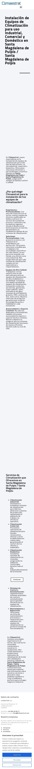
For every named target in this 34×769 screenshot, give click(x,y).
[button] (20, 7)
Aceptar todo (17, 755)
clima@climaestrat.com (21, 713)
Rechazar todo (17, 765)
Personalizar (17, 760)
